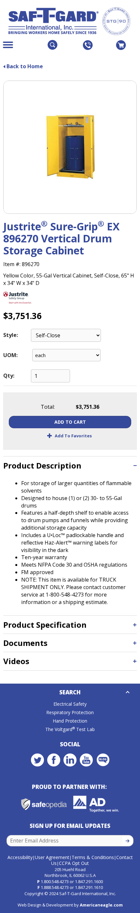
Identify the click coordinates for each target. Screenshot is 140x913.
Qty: (8, 375)
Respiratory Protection (70, 712)
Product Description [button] (42, 465)
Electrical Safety (70, 704)
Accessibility (20, 857)
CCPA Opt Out (74, 863)
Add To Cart (70, 422)
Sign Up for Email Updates (70, 825)
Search (70, 692)
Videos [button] (16, 661)
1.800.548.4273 (55, 881)
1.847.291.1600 (89, 881)
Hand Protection (70, 721)
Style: (10, 335)
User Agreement (52, 857)
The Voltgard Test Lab (70, 729)
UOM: (10, 355)
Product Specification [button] (45, 624)
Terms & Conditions (93, 857)
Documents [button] (25, 642)
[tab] (70, 465)
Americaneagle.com (101, 905)
